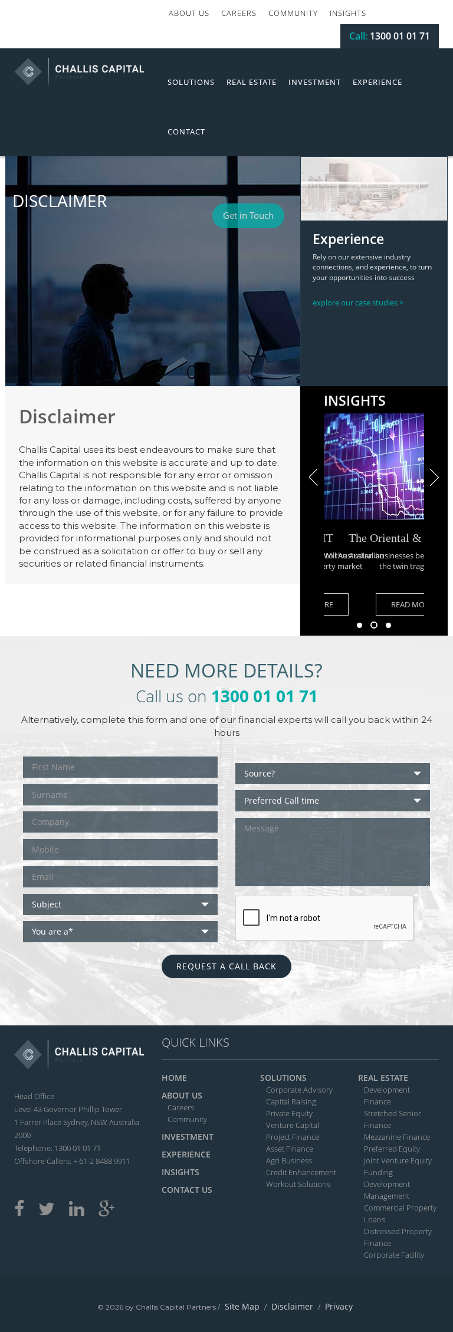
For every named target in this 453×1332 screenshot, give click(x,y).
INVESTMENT (188, 1136)
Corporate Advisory (299, 1089)
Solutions (191, 82)
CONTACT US (187, 1189)
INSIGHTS (180, 1172)
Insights (348, 13)
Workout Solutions (298, 1184)
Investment (314, 82)
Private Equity (289, 1113)
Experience (377, 82)
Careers (239, 13)
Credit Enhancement (301, 1172)
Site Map (242, 1306)
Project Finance (292, 1137)
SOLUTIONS (283, 1077)
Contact (186, 131)
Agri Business (289, 1160)
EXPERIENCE (186, 1154)
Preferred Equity (392, 1148)
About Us (189, 13)
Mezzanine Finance (397, 1137)
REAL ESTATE (383, 1077)
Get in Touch (248, 215)
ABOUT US (182, 1095)
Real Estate (251, 82)
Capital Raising (291, 1101)
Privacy (339, 1306)
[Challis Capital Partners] (79, 70)
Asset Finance (289, 1148)
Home (174, 1077)
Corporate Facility (394, 1254)
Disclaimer (292, 1306)
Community (293, 13)
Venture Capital (292, 1125)
